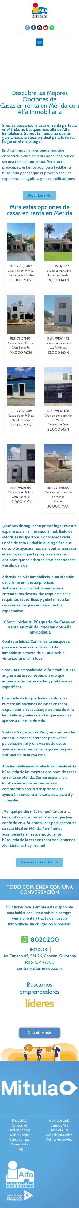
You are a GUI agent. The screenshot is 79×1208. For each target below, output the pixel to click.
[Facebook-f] (33, 27)
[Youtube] (45, 27)
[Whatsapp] (51, 27)
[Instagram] (39, 27)
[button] (39, 42)
